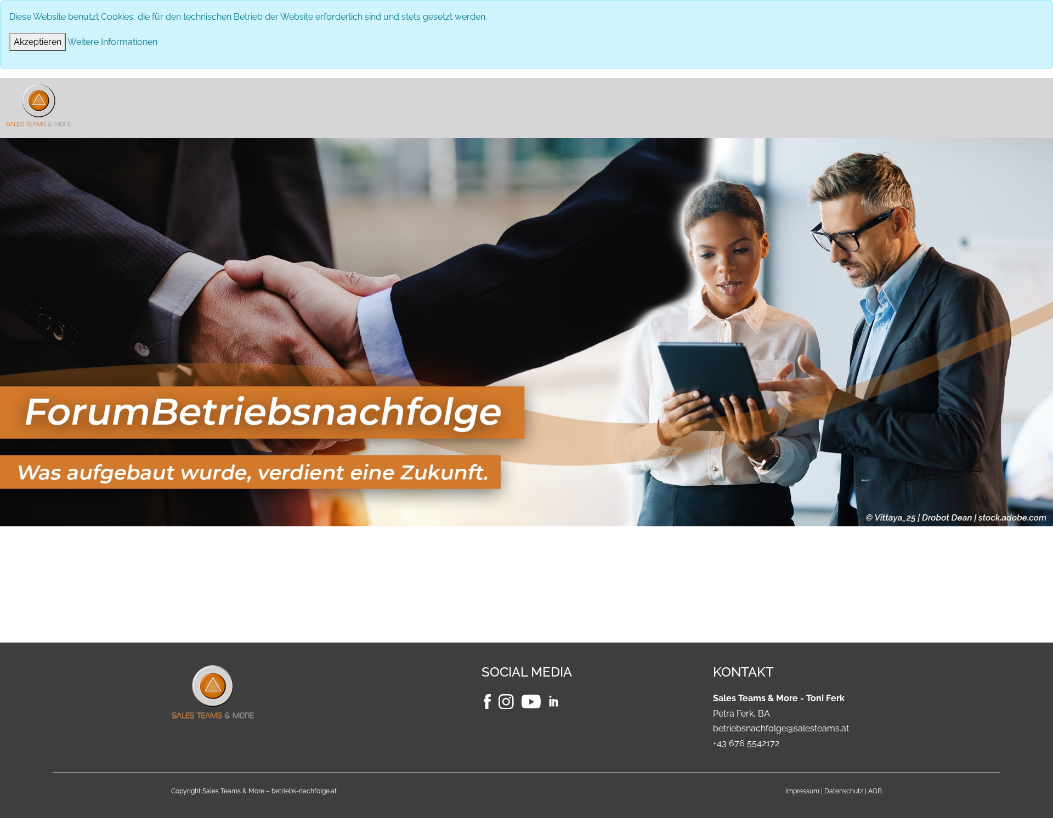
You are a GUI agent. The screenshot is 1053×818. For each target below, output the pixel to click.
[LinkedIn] (558, 701)
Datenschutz (843, 791)
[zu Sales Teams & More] (285, 691)
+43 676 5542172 (746, 743)
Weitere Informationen (112, 42)
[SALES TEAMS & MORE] (526, 105)
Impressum (802, 791)
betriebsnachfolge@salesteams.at (781, 728)
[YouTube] (532, 701)
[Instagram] (507, 701)
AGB (875, 791)
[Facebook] (488, 701)
